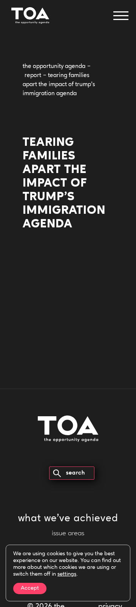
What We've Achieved (68, 519)
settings (66, 574)
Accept (30, 588)
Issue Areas (68, 533)
